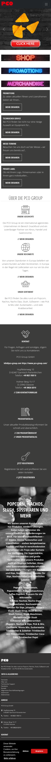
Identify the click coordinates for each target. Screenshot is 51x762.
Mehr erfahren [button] (10, 758)
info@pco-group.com (12, 363)
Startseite (4, 680)
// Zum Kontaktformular (25, 392)
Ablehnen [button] (26, 751)
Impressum (5, 693)
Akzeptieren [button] (39, 751)
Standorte (4, 686)
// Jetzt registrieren (25, 477)
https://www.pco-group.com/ (34, 363)
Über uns (4, 682)
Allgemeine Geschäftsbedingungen (12, 690)
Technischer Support (8, 684)
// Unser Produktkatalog (25, 436)
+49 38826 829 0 (29, 387)
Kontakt (3, 688)
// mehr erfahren (26, 239)
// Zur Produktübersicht (25, 433)
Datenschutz (5, 695)
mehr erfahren (12, 107)
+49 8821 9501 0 (29, 375)
